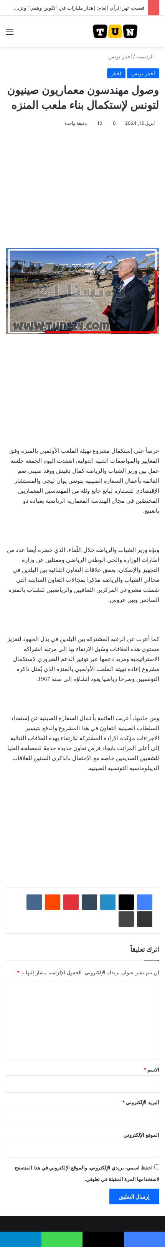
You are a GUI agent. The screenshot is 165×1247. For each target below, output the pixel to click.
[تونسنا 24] (115, 31)
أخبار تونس (120, 56)
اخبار (116, 73)
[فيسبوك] (144, 902)
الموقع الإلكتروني (141, 1135)
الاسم (151, 1069)
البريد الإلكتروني (140, 1102)
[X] (126, 902)
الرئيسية (145, 56)
